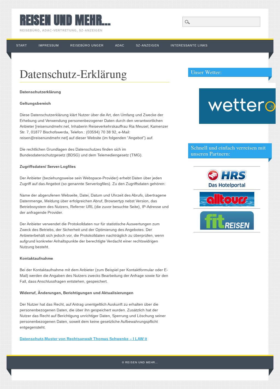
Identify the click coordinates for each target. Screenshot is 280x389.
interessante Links (189, 45)
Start (21, 45)
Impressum (49, 45)
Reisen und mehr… (65, 20)
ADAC (119, 45)
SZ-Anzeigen (147, 45)
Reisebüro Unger (87, 45)
